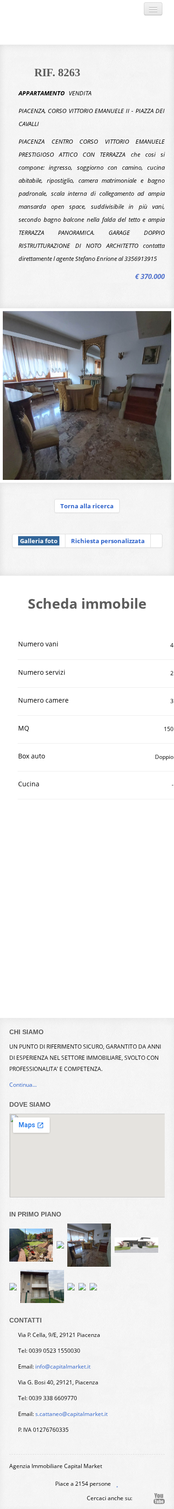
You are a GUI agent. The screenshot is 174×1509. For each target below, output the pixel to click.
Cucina (28, 783)
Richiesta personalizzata (108, 541)
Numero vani (38, 643)
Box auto (31, 755)
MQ (23, 728)
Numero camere (43, 700)
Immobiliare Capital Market (73, 22)
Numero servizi (41, 672)
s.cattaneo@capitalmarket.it (71, 1414)
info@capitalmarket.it (62, 1366)
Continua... (23, 1085)
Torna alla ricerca (87, 506)
